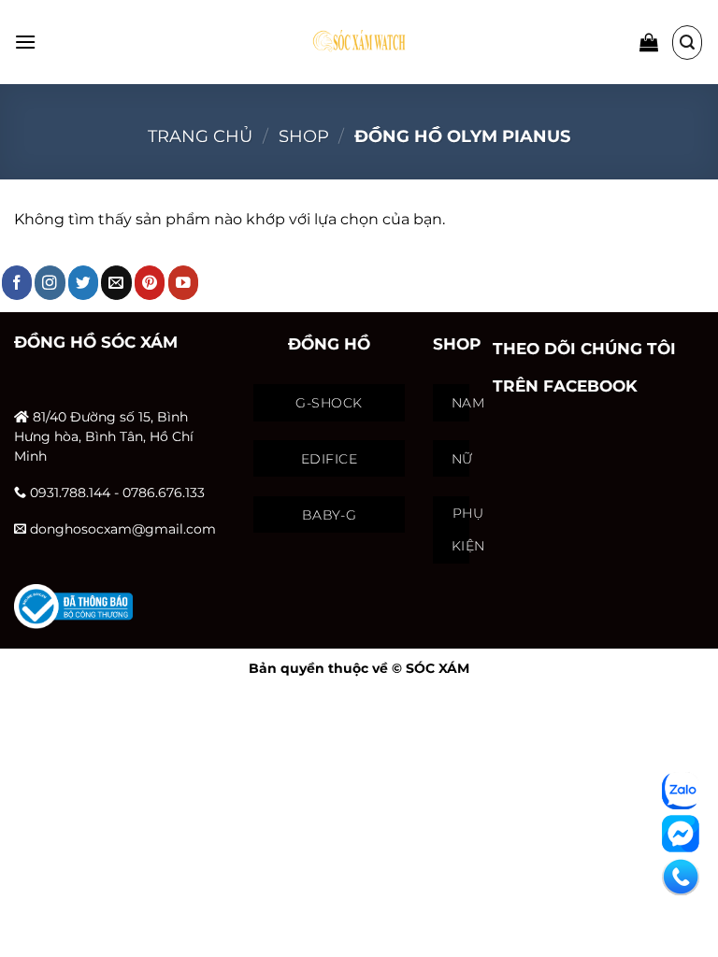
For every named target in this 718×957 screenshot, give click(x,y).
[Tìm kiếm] (687, 42)
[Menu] (25, 41)
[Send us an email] (116, 282)
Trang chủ (200, 136)
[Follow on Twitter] (83, 282)
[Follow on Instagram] (50, 282)
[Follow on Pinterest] (150, 282)
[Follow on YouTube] (183, 282)
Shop (304, 136)
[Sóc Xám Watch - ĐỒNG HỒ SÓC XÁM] (359, 42)
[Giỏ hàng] (648, 42)
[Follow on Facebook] (17, 282)
